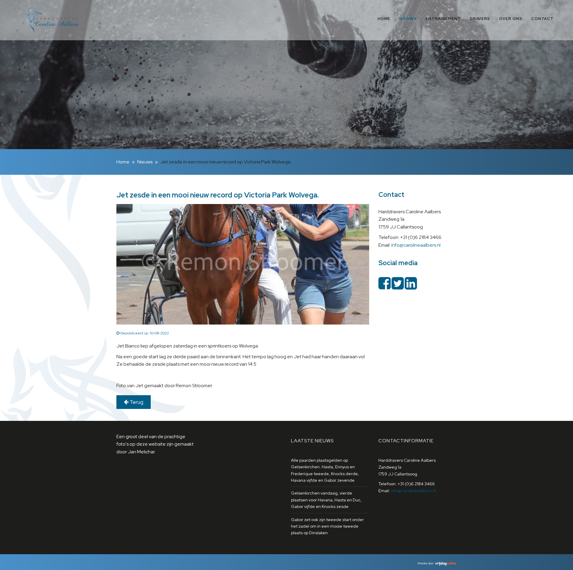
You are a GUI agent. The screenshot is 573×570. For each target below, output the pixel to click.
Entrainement (443, 18)
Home (384, 18)
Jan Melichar (141, 452)
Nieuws (408, 18)
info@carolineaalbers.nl (415, 245)
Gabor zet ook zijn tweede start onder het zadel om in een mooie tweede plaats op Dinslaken (327, 526)
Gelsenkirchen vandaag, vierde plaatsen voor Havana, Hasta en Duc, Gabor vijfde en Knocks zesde (326, 499)
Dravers (480, 18)
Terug (135, 401)
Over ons (510, 18)
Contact (542, 18)
